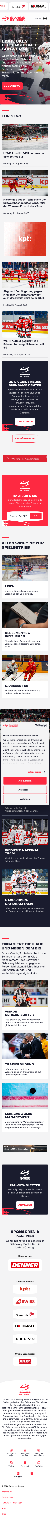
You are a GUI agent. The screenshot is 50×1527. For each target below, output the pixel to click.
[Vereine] (25, 1107)
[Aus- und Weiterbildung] (25, 1056)
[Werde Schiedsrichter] (25, 1005)
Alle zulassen (25, 780)
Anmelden (25, 1205)
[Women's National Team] (25, 842)
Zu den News (12, 86)
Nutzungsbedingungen (12, 1503)
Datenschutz (7, 1497)
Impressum (7, 1491)
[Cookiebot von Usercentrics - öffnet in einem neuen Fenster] (35, 726)
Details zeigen (34, 772)
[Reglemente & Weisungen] (25, 626)
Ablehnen (25, 799)
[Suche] (36, 516)
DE (36, 18)
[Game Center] (25, 676)
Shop (4, 1514)
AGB (4, 1508)
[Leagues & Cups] (25, 576)
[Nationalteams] (25, 892)
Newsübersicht (25, 438)
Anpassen (23, 790)
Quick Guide (25, 422)
